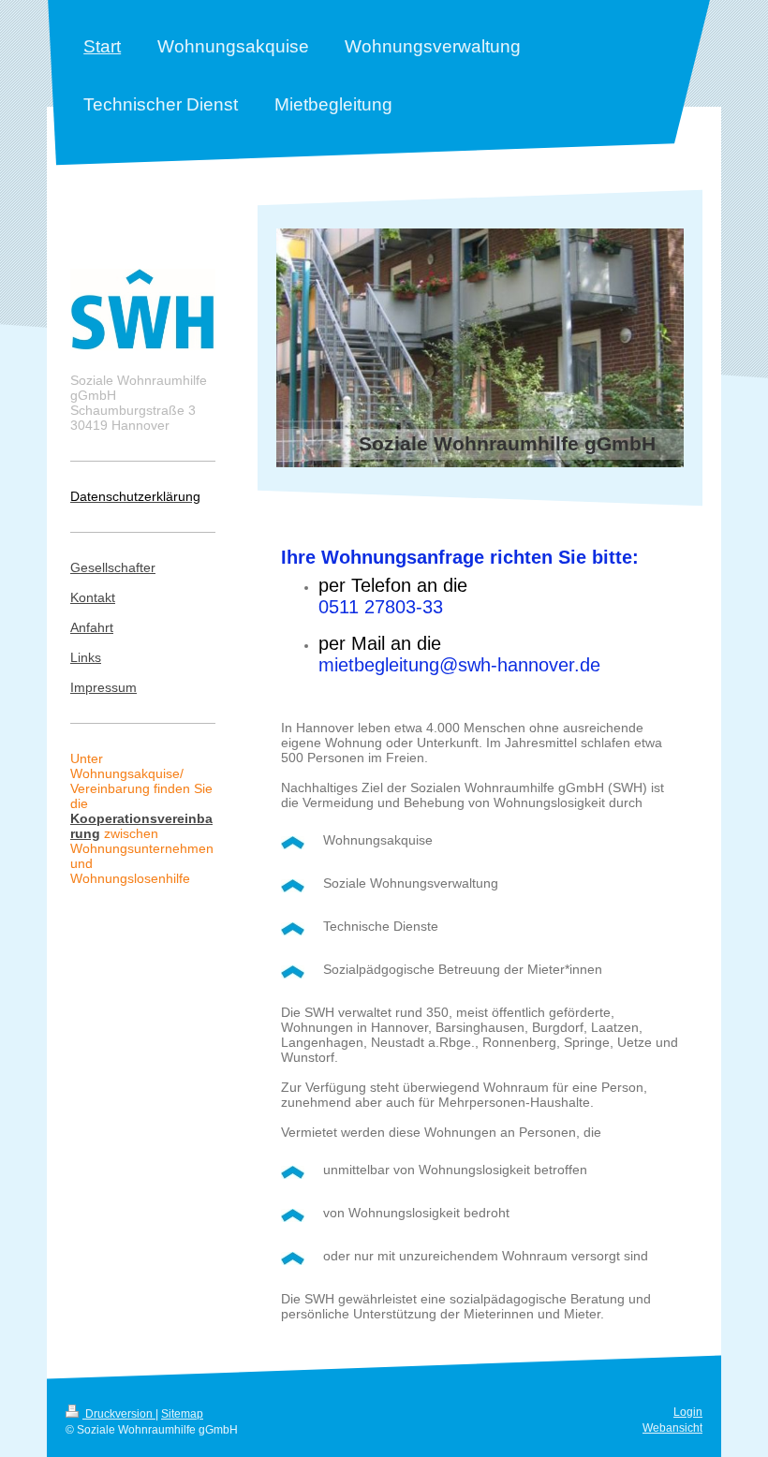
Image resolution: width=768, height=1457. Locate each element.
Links (85, 657)
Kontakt (92, 597)
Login (687, 1412)
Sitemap (182, 1413)
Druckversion (118, 1413)
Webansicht (672, 1428)
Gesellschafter (112, 567)
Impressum (103, 687)
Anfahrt (91, 627)
